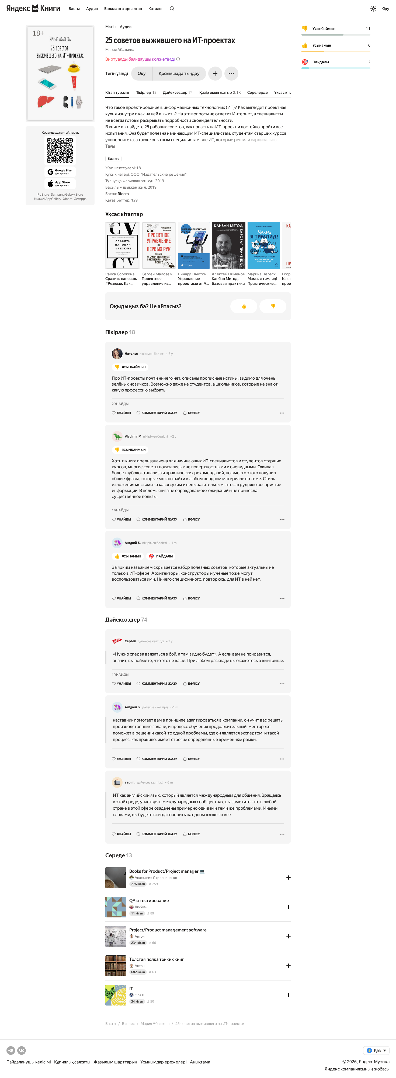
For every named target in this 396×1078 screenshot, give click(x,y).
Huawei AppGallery (47, 199)
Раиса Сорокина (119, 274)
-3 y (170, 354)
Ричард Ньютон (192, 274)
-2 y (173, 436)
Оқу (142, 73)
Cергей (130, 641)
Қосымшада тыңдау (179, 73)
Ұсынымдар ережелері (163, 1062)
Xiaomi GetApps (74, 199)
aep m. (130, 782)
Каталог (155, 8)
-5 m (169, 782)
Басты (74, 8)
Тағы (110, 146)
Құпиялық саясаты (72, 1062)
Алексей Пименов (228, 274)
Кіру (385, 8)
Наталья (131, 354)
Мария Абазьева (119, 49)
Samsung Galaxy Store (67, 194)
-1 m (173, 543)
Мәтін (110, 27)
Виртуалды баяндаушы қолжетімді (140, 59)
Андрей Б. (133, 543)
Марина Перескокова (267, 274)
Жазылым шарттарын (115, 1062)
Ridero (123, 194)
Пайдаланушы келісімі (28, 1062)
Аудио (92, 8)
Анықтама (200, 1062)
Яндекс (332, 1069)
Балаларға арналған (123, 8)
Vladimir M (133, 436)
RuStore (43, 194)
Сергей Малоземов (159, 274)
